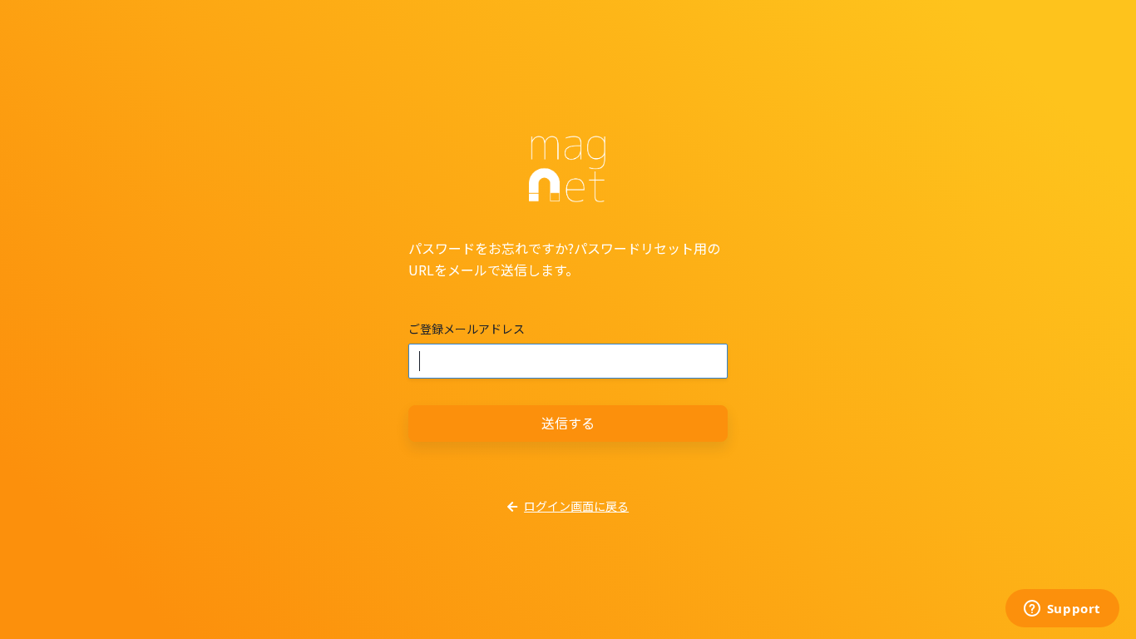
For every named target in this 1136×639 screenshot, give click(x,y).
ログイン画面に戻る (576, 506)
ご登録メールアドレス (466, 328)
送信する (568, 423)
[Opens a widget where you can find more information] (1062, 610)
